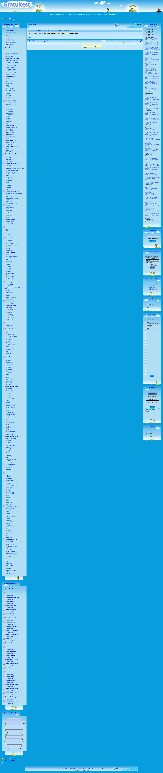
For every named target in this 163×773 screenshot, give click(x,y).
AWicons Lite (8, 299)
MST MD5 (8, 452)
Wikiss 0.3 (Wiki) (9, 74)
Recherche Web (13, 301)
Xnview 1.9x (9, 201)
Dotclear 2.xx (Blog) (10, 69)
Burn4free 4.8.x (9, 480)
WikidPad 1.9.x (9, 359)
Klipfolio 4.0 (8, 563)
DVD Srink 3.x (9, 223)
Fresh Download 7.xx (11, 555)
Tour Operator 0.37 (10, 464)
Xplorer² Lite (8, 502)
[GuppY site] (63, 768)
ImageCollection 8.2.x (11, 103)
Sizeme (7, 495)
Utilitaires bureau (13, 386)
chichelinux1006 (56, 30)
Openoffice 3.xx (10, 327)
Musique (11, 227)
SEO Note (8, 381)
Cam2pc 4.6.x (9, 177)
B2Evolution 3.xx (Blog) (11, 62)
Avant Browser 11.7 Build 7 (12, 243)
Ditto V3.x (8, 518)
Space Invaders (10, 207)
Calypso (8, 93)
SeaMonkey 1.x (9, 250)
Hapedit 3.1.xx (9, 129)
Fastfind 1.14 (8, 402)
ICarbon (7, 419)
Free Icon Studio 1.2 (11, 297)
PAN (6, 567)
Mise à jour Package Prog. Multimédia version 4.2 (151, 82)
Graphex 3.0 (9, 161)
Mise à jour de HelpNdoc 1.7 (152, 158)
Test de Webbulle (150, 173)
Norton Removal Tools (11, 454)
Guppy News (152, 287)
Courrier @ (12, 76)
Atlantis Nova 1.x (10, 377)
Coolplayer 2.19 (10, 236)
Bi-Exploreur (8, 478)
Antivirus (11, 48)
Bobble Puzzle (9, 210)
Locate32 (7, 490)
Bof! (6, 259)
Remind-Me (8, 46)
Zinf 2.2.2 (8, 231)
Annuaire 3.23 (9, 150)
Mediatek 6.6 (8, 275)
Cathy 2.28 (8, 483)
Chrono (7, 263)
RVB (7, 106)
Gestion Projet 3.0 (10, 414)
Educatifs (11, 134)
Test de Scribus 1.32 (151, 128)
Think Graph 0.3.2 (10, 431)
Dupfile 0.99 (8, 487)
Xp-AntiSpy (8, 535)
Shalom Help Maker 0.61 (12, 294)
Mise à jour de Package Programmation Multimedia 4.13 (152, 151)
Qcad (6, 457)
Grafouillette (9, 364)
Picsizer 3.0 (9, 180)
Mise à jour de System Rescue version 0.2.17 (150, 130)
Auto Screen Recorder (11, 438)
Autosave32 (9, 321)
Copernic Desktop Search (12, 485)
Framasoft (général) (152, 283)
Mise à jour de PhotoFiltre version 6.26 (151, 73)
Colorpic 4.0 (9, 165)
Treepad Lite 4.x (10, 376)
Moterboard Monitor (10, 527)
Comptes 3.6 (8, 264)
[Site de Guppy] (85, 47)
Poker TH (7, 217)
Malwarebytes (9, 56)
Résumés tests (9, 591)
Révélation (8, 461)
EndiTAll (7, 523)
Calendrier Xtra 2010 (10, 32)
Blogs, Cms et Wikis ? (11, 60)
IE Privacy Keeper (10, 344)
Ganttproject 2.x (9, 412)
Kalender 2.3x (9, 39)
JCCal (7, 37)
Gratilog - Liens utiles (152, 286)
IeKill (6, 561)
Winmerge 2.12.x (9, 434)
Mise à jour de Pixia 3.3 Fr (152, 197)
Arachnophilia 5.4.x (10, 132)
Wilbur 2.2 (8, 500)
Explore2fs (8, 488)
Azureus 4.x (8, 440)
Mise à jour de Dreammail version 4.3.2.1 (151, 103)
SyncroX (7, 499)
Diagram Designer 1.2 (11, 445)
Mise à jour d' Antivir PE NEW (153, 117)
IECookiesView (9, 343)
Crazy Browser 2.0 (10, 245)
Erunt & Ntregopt (10, 310)
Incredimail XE (9, 88)
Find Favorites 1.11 (10, 551)
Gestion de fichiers (14, 146)
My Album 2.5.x (9, 184)
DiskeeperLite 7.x (10, 516)
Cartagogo (8, 395)
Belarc (7, 511)
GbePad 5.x (8, 379)
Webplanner (9, 121)
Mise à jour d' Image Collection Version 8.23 (150, 67)
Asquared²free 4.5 (10, 331)
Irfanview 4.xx (9, 195)
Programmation (13, 282)
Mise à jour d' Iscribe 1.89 (152, 74)
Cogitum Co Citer (10, 550)
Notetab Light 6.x (10, 372)
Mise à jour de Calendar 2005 (153, 215)
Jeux (10, 205)
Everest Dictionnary (11, 136)
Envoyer (152, 267)
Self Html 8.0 (9, 120)
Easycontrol (8, 522)
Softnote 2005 (9, 374)
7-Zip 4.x (7, 475)
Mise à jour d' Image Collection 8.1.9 (150, 209)
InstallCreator (9, 290)
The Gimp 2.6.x (9, 159)
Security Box (9, 338)
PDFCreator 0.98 (9, 422)
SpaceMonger (9, 497)
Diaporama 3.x (9, 185)
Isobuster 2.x (8, 450)
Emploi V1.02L (9, 269)
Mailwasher (9, 97)
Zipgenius (8, 504)
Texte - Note (12, 356)
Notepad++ (8, 365)
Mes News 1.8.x (9, 565)
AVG (7, 51)
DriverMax (8, 520)
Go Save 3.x (9, 314)
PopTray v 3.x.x (9, 83)
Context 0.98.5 (9, 367)
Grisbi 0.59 (8, 271)
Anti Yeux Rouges (10, 172)
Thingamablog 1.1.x (11, 104)
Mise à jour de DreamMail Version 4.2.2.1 (151, 115)
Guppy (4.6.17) (98, 46)
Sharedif (8, 295)
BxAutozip (8, 87)
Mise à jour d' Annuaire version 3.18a (150, 204)
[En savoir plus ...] (90, 768)
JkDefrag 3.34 (9, 525)
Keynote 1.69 (9, 369)
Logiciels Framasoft (152, 289)
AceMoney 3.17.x (9, 254)
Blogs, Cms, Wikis (14, 58)
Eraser (7, 355)
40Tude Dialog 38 (10, 541)
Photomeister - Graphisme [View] (14, 193)
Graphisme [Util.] (13, 163)
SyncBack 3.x (9, 307)
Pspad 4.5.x (9, 292)
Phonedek (8, 152)
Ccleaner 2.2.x (9, 513)
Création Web (12, 100)
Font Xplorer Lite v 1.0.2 (11, 405)
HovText (7, 417)
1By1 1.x (8, 229)
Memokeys (8, 421)
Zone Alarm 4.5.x (10, 351)
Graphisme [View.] (14, 191)
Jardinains (8, 214)
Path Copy (8, 455)
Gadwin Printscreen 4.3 (12, 170)
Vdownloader (9, 225)
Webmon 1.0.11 (9, 572)
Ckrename (8, 397)
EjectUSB (8, 447)
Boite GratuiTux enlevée (151, 38)
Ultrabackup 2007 (10, 309)
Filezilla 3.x (8, 118)
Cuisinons (8, 266)
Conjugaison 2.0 (9, 444)
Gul (6, 558)
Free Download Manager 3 (12, 553)
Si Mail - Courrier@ (10, 98)
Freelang (7, 410)
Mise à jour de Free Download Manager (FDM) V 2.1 (152, 57)
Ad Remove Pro (9, 508)
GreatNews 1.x (9, 556)
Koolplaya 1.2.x (10, 221)
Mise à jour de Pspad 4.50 (152, 149)
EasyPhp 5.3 (8, 71)
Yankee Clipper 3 (10, 537)
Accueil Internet (9, 544)
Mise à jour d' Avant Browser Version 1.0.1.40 (152, 183)
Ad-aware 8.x (9, 346)
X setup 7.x (8, 533)
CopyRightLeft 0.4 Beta (12, 173)
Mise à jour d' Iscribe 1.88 (152, 118)
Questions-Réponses (11, 459)
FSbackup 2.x (9, 319)
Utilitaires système (14, 506)
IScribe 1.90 (9, 78)
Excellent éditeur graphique (35, 33)
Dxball (7, 212)
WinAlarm (8, 469)
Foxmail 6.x (9, 95)
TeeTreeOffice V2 (10, 462)
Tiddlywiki (8, 384)
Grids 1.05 (8, 449)
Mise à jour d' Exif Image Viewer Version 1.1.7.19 (151, 70)
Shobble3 (8, 209)
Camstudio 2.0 (9, 442)
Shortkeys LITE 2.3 (10, 427)
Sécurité (11, 329)
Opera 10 (8, 248)
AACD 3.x (8, 477)
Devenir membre (152, 393)
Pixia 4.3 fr (8, 157)
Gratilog (152, 285)
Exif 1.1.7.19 (9, 196)
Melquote (8, 92)
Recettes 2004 (9, 278)
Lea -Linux (152, 288)
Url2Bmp (8, 189)
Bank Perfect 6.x (9, 258)
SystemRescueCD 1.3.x (12, 336)
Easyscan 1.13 (9, 187)
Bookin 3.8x (8, 261)
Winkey (7, 433)
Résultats (152, 377)
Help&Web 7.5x (10, 286)
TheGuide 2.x (9, 382)
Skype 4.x (8, 280)
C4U (6, 548)
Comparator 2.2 (9, 399)
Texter (7, 429)
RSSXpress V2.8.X (10, 144)
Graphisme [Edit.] (13, 154)
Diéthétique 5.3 (9, 268)
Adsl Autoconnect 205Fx (11, 546)
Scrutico (8, 175)
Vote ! (152, 376)
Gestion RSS (12, 140)
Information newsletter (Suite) (153, 177)
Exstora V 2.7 (8, 35)
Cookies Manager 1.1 (11, 348)
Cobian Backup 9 (10, 317)
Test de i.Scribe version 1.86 (152, 165)
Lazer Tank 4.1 (9, 215)
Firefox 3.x (8, 242)
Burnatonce (8, 482)
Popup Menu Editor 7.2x (11, 426)
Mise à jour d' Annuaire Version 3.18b (150, 65)
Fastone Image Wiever (11, 203)
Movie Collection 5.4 (10, 276)
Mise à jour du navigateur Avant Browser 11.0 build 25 (151, 48)
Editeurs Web (12, 125)
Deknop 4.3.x (9, 108)
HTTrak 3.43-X (9, 560)
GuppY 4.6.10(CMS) (10, 72)
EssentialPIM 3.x (9, 34)
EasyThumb (9, 116)
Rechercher (152, 240)
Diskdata (7, 400)
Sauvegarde (12, 305)
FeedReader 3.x (10, 142)
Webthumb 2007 (10, 113)
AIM (6, 543)
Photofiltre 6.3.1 (10, 156)
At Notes (7, 392)
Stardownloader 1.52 (10, 570)
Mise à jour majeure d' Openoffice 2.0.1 (150, 138)
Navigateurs (12, 238)
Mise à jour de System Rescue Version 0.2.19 (150, 89)
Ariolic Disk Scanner (10, 510)
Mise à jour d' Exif (150, 193)
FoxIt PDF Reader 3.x (11, 407)
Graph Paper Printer (10, 416)
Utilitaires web (13, 539)
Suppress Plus (9, 530)
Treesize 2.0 (8, 466)
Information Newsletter (151, 178)
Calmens (7, 393)
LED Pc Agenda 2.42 (10, 42)
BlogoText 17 (8, 64)
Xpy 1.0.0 (8, 332)
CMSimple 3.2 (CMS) (11, 65)
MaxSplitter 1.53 (9, 492)
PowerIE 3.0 (8, 568)
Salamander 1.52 (10, 494)
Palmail (8, 85)
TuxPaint (8, 138)
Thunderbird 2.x (10, 81)
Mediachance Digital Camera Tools (15, 168)
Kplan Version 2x (9, 40)
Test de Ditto (149, 153)
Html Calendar (9, 111)
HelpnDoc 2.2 (9, 284)
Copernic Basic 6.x (10, 303)
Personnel (12, 252)
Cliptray (7, 515)
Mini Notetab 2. (9, 371)
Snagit (7, 182)
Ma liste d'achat (9, 273)
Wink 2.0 (7, 471)
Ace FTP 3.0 (9, 115)
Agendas (11, 30)
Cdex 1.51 (8, 232)
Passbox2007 (9, 353)
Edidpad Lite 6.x (10, 362)
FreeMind (8, 409)
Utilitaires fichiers (14, 473)
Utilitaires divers (13, 436)
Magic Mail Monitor (10, 90)
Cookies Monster (10, 334)
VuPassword (8, 467)
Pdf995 (7, 424)
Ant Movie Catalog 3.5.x (11, 256)
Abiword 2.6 (9, 360)
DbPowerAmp (9, 234)
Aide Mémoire (9, 390)
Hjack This (8, 341)
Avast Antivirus (9, 50)
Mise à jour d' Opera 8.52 (152, 164)
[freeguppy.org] (73, 768)
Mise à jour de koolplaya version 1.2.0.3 (151, 189)
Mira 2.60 (8, 148)
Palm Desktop (9, 44)
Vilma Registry (9, 532)
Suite (10, 323)
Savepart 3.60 (9, 316)
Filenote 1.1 (8, 404)
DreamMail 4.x (9, 80)
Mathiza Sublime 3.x (11, 131)
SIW (6, 528)
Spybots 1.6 (9, 349)
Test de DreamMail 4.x (151, 172)
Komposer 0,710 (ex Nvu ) (12, 127)
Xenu (7, 123)
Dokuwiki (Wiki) (9, 67)
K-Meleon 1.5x (9, 240)
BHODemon (9, 339)
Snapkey (8, 179)
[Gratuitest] (18, 8)
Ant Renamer (9, 388)
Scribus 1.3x (9, 325)
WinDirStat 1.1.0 (9, 573)
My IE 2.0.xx (9, 247)
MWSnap (8, 167)
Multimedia (12, 219)
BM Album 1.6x (9, 109)
